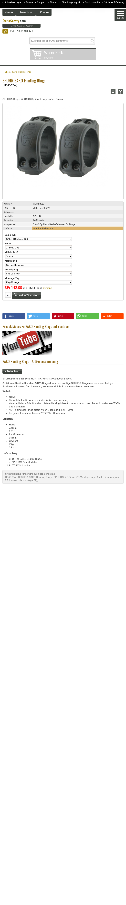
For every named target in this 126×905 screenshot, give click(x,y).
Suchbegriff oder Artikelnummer (49, 41)
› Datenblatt (12, 371)
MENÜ (120, 18)
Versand (47, 288)
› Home (9, 12)
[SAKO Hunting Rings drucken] (112, 91)
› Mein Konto (26, 12)
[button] (13, 316)
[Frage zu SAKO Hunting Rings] (120, 91)
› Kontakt (44, 12)
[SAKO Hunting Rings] (57, 146)
